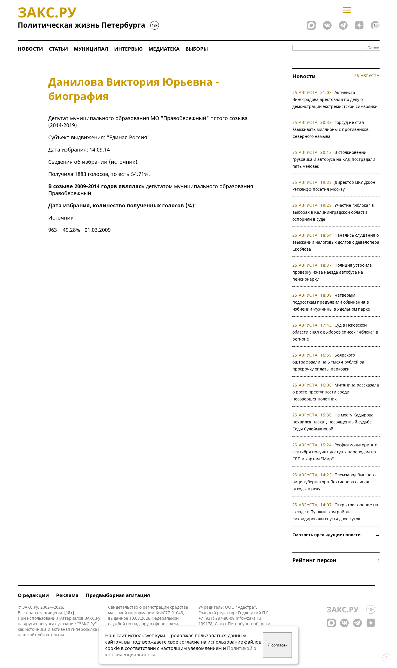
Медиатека (164, 48)
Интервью (128, 48)
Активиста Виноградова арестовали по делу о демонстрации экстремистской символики (335, 99)
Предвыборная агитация (118, 595)
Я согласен (277, 645)
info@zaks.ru (248, 618)
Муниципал (91, 48)
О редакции (33, 595)
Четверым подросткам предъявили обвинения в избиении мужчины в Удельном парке (331, 302)
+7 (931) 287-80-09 (217, 618)
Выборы (196, 48)
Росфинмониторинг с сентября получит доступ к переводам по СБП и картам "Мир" (334, 452)
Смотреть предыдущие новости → (336, 534)
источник (123, 161)
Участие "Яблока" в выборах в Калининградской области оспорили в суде (333, 212)
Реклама (67, 595)
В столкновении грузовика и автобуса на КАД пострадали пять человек (333, 159)
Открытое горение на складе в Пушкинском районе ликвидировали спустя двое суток (335, 511)
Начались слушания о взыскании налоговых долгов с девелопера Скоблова (335, 242)
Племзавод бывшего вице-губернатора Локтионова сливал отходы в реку (334, 481)
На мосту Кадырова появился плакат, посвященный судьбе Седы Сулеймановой (333, 422)
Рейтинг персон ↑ (336, 560)
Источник (61, 217)
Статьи (58, 48)
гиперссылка (84, 629)
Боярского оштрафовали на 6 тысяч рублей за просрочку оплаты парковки (328, 362)
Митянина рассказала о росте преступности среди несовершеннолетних (335, 392)
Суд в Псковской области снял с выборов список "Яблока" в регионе (335, 332)
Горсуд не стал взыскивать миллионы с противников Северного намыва (330, 129)
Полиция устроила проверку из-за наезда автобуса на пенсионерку (332, 272)
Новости (30, 48)
